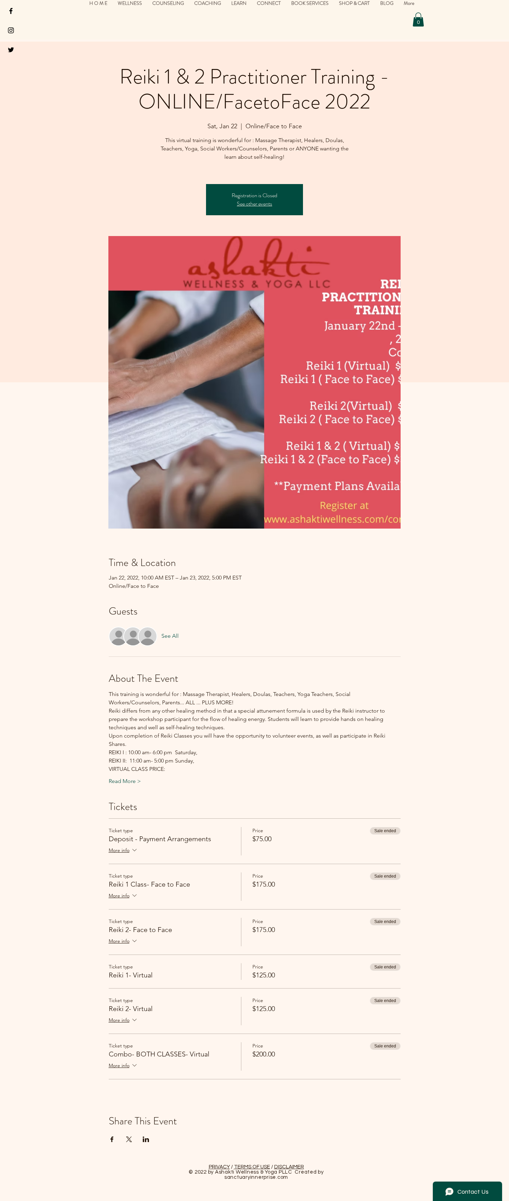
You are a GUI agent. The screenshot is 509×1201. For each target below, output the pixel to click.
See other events (254, 204)
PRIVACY (219, 1166)
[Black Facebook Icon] (11, 11)
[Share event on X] (129, 1139)
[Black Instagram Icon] (11, 30)
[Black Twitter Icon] (11, 50)
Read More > (125, 781)
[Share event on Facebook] (112, 1139)
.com (282, 1177)
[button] (418, 19)
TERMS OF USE (252, 1166)
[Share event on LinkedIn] (146, 1139)
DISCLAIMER (289, 1166)
